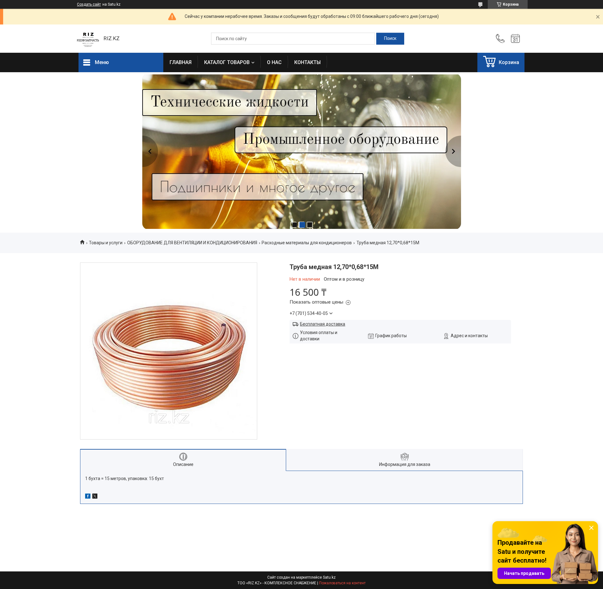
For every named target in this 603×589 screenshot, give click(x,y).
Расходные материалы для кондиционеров (307, 242)
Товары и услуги (105, 242)
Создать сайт (89, 4)
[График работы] (515, 38)
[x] (94, 497)
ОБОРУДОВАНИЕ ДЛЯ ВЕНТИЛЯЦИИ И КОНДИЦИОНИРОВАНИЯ (192, 242)
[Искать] (390, 39)
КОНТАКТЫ (307, 62)
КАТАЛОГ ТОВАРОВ (227, 62)
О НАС (274, 62)
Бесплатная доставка (322, 324)
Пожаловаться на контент (342, 583)
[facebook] (87, 497)
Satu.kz (329, 577)
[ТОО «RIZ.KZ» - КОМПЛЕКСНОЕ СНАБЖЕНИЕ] (88, 39)
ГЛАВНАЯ (181, 62)
